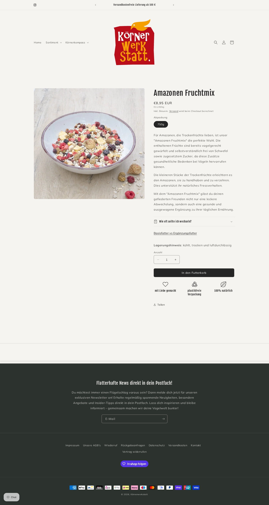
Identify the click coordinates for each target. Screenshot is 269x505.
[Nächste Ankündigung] (173, 4)
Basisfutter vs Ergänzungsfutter (175, 233)
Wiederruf (110, 445)
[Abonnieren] (163, 419)
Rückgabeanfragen (133, 445)
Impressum (72, 445)
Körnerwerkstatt (139, 494)
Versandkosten (177, 445)
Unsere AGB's (92, 445)
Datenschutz (157, 445)
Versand (173, 111)
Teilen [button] (161, 304)
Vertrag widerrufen (134, 451)
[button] (53, 42)
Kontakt (196, 445)
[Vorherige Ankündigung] (95, 4)
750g (161, 124)
